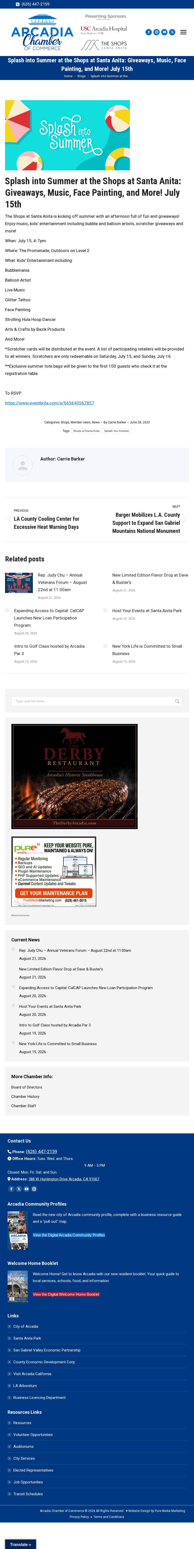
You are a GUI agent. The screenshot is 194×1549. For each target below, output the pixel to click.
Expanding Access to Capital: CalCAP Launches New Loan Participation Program (49, 618)
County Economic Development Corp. (44, 1362)
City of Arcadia (25, 1326)
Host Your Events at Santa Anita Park (147, 610)
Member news (80, 422)
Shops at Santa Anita (86, 430)
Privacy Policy (79, 1517)
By (115, 422)
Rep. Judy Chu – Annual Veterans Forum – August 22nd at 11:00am (62, 582)
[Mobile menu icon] (183, 32)
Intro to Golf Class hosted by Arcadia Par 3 (49, 650)
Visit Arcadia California (32, 1374)
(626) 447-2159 (36, 4)
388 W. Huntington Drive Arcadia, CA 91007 (64, 1179)
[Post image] (19, 583)
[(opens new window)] (74, 830)
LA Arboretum (25, 1385)
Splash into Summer (116, 430)
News (96, 422)
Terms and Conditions (108, 1517)
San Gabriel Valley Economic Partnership (47, 1350)
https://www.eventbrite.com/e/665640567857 (49, 402)
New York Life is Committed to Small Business (147, 650)
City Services (24, 1458)
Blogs (65, 422)
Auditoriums (23, 1446)
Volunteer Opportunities (33, 1434)
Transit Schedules (28, 1494)
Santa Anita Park (27, 1338)
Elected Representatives (33, 1470)
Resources (22, 1423)
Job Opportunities (28, 1482)
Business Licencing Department (39, 1397)
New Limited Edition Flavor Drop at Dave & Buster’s (150, 579)
